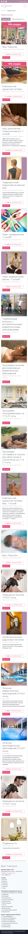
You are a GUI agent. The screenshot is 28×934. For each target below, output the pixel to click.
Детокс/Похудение (7, 906)
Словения (5, 884)
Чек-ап (4, 905)
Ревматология (6, 901)
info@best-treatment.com (8, 873)
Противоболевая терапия (9, 910)
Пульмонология (6, 898)
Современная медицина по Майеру (12, 892)
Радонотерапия (6, 903)
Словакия (5, 886)
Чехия (4, 888)
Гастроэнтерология (7, 899)
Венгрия (4, 881)
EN (19, 1)
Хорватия (5, 883)
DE (22, 1)
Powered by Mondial (8, 932)
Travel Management (7, 916)
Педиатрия (5, 894)
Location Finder (6, 925)
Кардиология (6, 911)
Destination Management (9, 918)
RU (26, 1)
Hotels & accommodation (9, 921)
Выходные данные (20, 931)
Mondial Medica (6, 926)
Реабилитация (6, 908)
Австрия (4, 879)
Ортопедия (5, 896)
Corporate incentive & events (10, 923)
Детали (7, 57)
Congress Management (8, 920)
